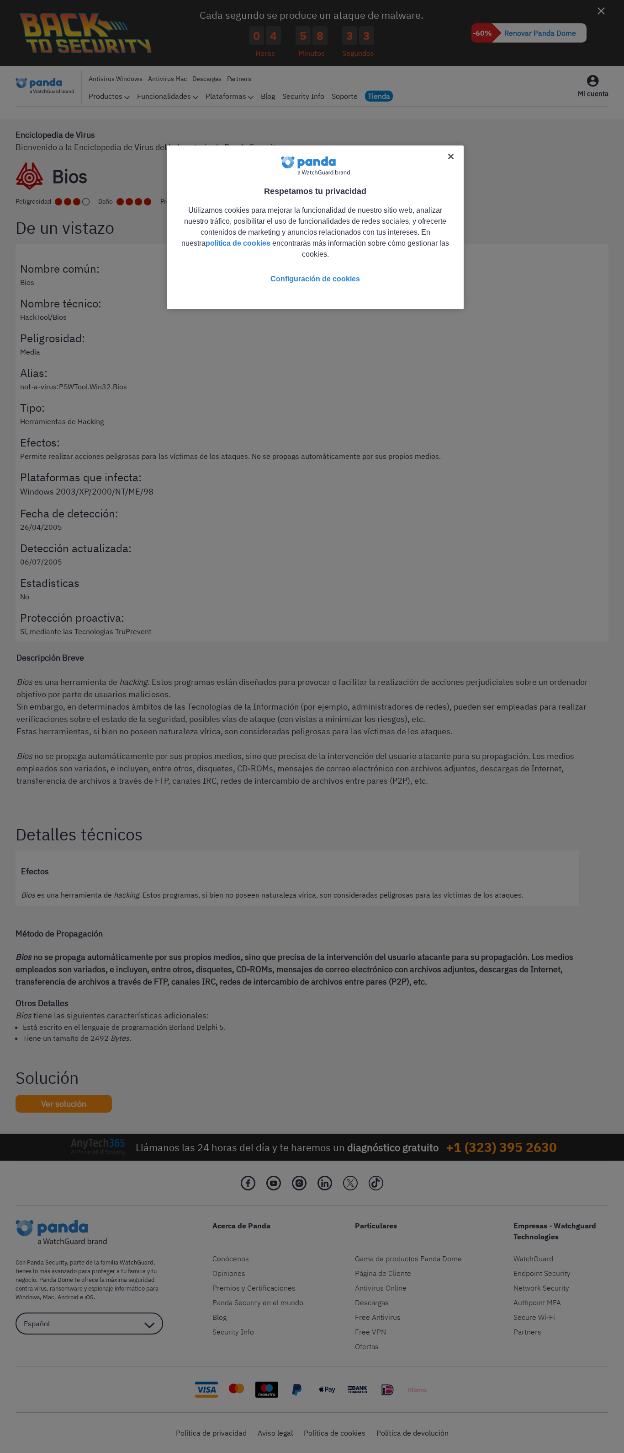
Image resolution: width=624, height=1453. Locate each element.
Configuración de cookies (315, 279)
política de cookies (238, 243)
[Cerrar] (451, 156)
